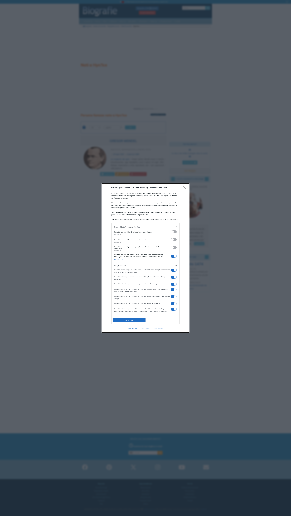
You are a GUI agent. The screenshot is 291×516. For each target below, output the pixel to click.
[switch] (174, 231)
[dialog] (145, 258)
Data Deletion (133, 328)
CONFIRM (129, 320)
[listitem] (145, 227)
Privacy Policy (158, 328)
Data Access (145, 328)
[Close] (185, 188)
